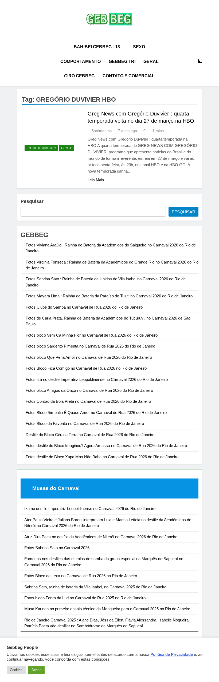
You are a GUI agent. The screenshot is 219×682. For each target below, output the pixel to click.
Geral (151, 61)
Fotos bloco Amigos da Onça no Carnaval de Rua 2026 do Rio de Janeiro (89, 390)
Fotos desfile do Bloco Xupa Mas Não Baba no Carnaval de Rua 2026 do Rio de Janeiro (102, 456)
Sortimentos (101, 131)
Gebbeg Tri (122, 61)
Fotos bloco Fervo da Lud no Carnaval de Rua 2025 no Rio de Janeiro (85, 598)
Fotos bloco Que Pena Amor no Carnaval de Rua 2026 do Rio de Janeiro (89, 357)
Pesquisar (32, 201)
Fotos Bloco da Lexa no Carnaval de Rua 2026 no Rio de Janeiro (80, 575)
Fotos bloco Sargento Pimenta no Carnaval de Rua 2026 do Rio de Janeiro (90, 346)
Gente (66, 148)
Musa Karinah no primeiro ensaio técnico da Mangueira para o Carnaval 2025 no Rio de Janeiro (107, 609)
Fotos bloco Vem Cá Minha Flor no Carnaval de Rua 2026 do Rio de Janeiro (92, 335)
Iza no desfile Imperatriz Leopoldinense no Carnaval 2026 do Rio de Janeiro (89, 508)
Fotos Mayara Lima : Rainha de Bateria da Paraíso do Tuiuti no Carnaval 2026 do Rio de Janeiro (109, 296)
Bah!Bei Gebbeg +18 (97, 47)
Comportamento (80, 61)
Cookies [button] (16, 670)
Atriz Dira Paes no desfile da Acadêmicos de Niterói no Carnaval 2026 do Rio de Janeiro (100, 537)
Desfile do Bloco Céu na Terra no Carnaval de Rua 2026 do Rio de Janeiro (90, 434)
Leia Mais (96, 180)
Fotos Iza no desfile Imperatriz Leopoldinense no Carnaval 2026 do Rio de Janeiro (97, 379)
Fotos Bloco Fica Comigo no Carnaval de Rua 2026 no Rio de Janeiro (86, 368)
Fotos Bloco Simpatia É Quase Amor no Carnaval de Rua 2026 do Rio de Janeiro (96, 412)
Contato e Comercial (129, 76)
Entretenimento (41, 148)
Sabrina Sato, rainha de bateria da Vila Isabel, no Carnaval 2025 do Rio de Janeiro (95, 587)
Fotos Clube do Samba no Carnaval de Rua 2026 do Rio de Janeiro (84, 307)
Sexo (139, 47)
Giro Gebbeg (79, 76)
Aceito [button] (36, 670)
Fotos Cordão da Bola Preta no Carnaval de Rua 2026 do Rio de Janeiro (88, 401)
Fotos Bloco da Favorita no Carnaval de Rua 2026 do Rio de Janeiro (85, 423)
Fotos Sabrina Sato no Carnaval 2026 (56, 547)
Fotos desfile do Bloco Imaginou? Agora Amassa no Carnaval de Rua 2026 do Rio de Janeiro (106, 445)
